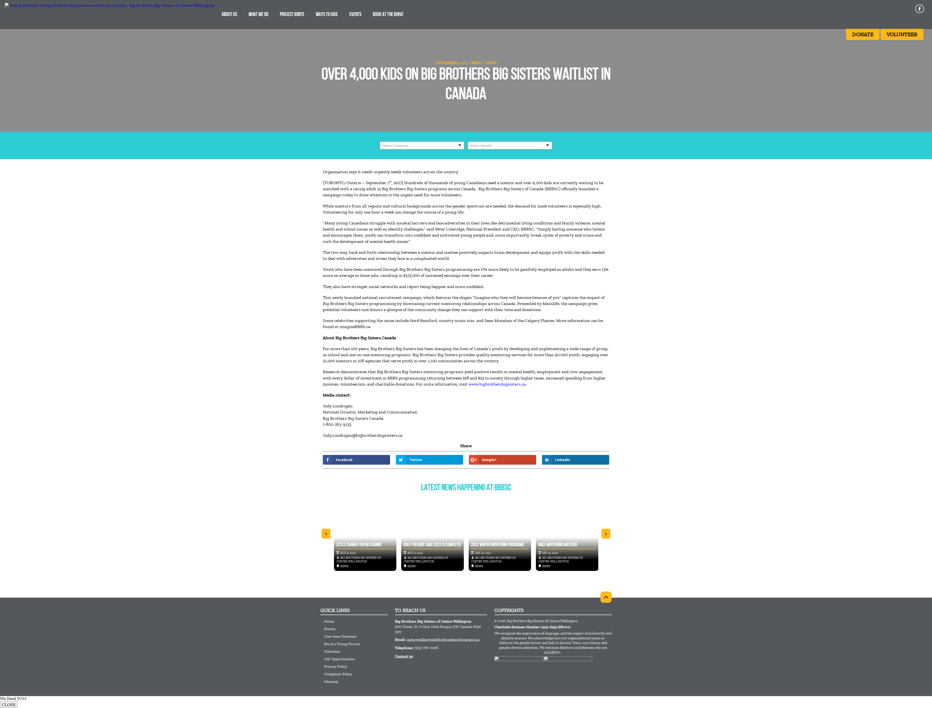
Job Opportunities (339, 659)
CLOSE (9, 704)
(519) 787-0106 (426, 647)
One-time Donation (340, 636)
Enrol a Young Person (342, 644)
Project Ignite (292, 14)
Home (329, 621)
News (491, 63)
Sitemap (331, 681)
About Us (229, 14)
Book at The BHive (388, 14)
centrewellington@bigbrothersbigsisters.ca (443, 639)
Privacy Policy (335, 666)
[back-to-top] (606, 597)
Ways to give (327, 14)
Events (355, 14)
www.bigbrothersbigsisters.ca (497, 384)
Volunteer (332, 651)
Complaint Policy (338, 674)
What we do (258, 14)
